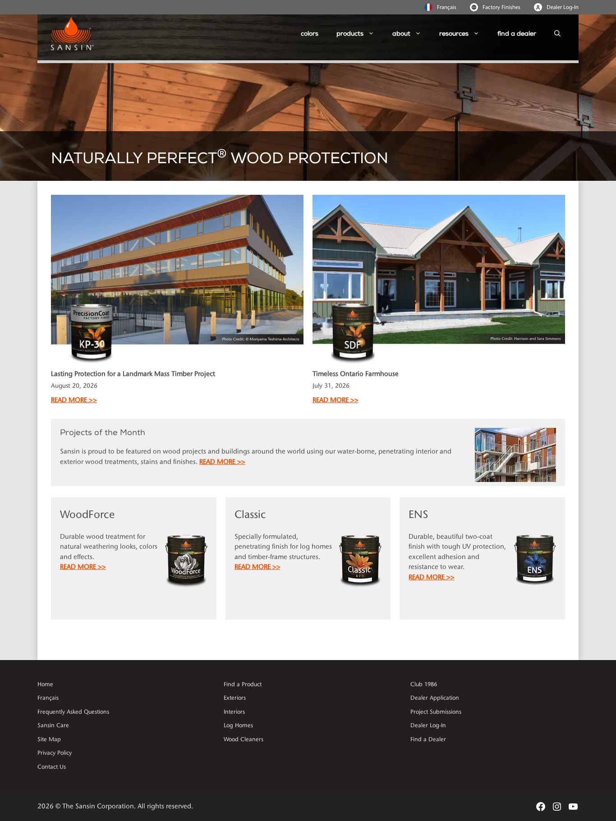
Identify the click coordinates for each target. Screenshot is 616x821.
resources (454, 33)
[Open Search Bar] (557, 33)
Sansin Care (53, 725)
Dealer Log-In (563, 7)
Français (446, 7)
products (349, 33)
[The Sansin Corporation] (76, 33)
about (401, 33)
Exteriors (235, 698)
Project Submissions (435, 712)
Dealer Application (434, 698)
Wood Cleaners (243, 739)
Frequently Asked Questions (73, 712)
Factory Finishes (501, 7)
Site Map (49, 739)
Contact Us (51, 767)
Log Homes (238, 725)
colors (309, 33)
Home (45, 684)
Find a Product (243, 684)
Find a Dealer (428, 739)
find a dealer (516, 33)
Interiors (234, 712)
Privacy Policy (54, 753)
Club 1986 (423, 684)
